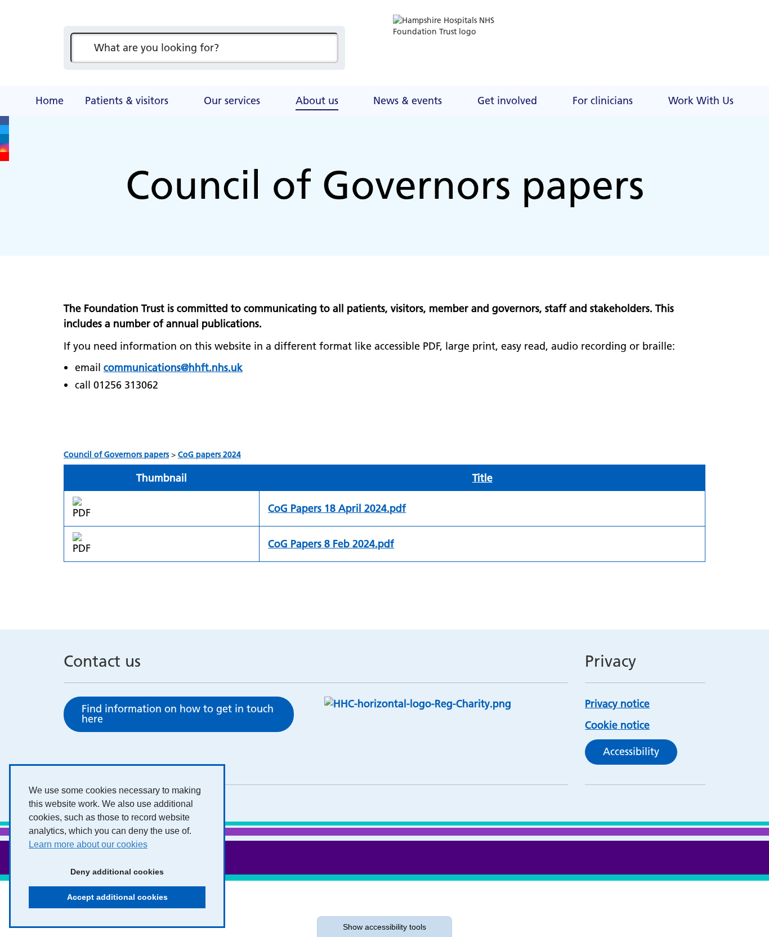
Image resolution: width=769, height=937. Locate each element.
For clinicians (603, 100)
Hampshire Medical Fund (283, 87)
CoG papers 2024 (209, 454)
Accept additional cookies (98, 897)
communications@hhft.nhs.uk (173, 367)
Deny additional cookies (96, 871)
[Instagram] (4, 147)
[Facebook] (4, 120)
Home (49, 100)
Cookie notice (617, 725)
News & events (407, 100)
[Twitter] (4, 129)
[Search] (324, 48)
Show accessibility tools (384, 926)
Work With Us (701, 100)
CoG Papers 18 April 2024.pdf (337, 508)
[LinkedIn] (4, 138)
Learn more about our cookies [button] (88, 844)
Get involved (507, 100)
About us (317, 100)
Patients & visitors (126, 100)
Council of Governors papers (116, 454)
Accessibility (631, 751)
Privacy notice (617, 703)
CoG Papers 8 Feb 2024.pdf (331, 543)
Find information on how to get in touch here (178, 713)
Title (482, 477)
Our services (232, 100)
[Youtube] (4, 156)
